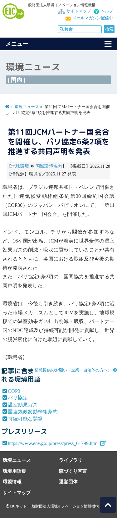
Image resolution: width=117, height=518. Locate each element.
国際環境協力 (49, 166)
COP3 (14, 391)
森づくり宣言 (73, 471)
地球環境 (20, 166)
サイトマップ (78, 11)
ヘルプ (107, 11)
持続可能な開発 (25, 418)
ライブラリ (70, 460)
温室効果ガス (23, 404)
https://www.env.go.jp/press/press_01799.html (53, 443)
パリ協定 (18, 397)
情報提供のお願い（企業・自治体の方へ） (73, 370)
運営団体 (68, 481)
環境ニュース (27, 107)
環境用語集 (14, 471)
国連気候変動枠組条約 (33, 411)
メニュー (17, 44)
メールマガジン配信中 (92, 18)
